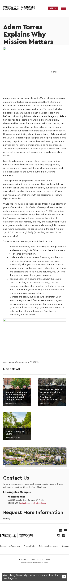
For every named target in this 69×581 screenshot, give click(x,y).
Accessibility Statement (10, 546)
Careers (65, 546)
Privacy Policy (29, 546)
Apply (52, 8)
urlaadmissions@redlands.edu (33, 503)
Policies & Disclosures (48, 546)
